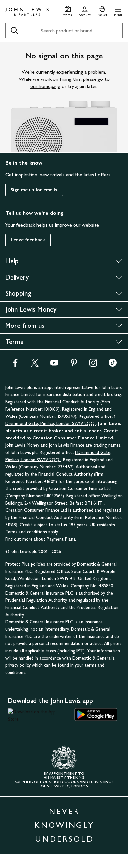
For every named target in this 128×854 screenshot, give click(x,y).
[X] (35, 365)
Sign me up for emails (34, 189)
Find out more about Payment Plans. (40, 539)
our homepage (45, 86)
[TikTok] (113, 365)
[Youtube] (54, 365)
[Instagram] (93, 365)
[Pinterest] (74, 365)
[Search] (14, 30)
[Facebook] (15, 365)
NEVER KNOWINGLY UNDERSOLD (64, 824)
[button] (118, 10)
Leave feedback (28, 240)
